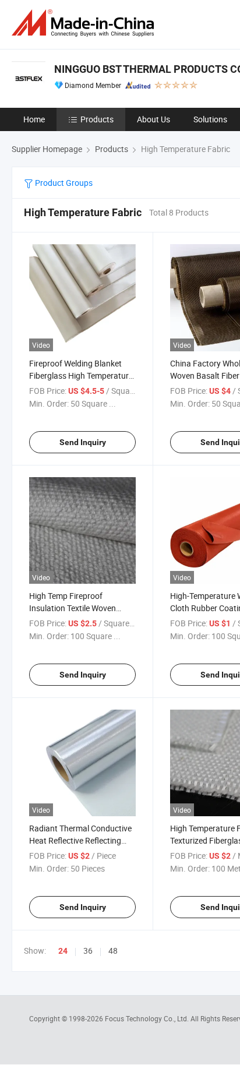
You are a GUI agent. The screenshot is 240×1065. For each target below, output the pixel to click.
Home (34, 119)
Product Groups (63, 182)
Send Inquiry (82, 442)
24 (63, 950)
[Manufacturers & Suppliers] (85, 23)
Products (97, 119)
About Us (153, 119)
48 (113, 950)
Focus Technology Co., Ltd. (147, 1018)
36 (88, 950)
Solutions (210, 119)
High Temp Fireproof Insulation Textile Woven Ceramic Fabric (72, 608)
